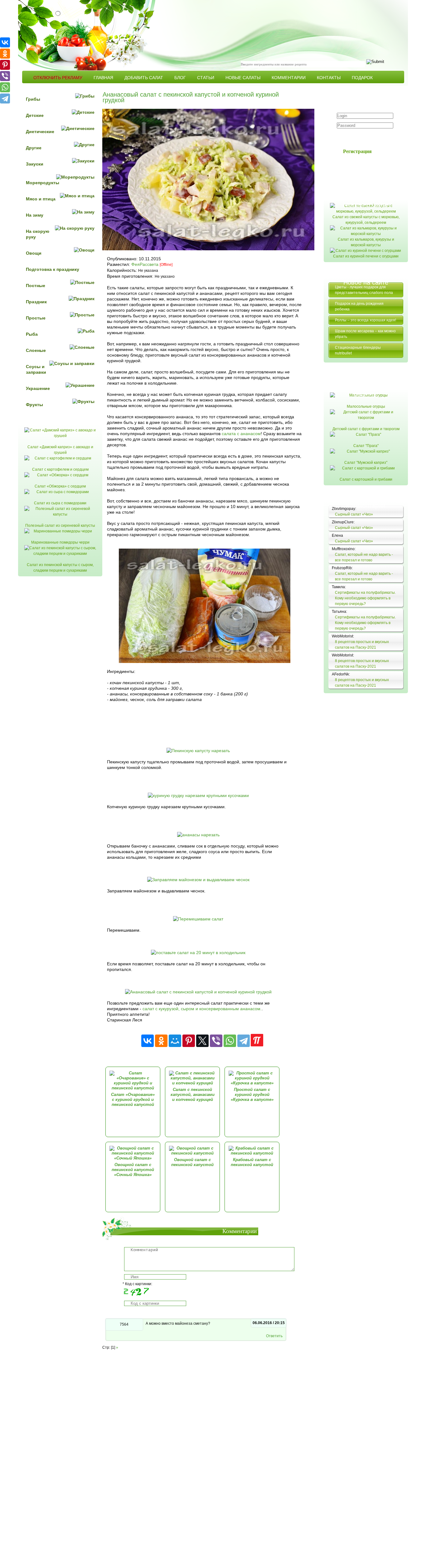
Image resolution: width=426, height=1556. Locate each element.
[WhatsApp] (230, 1041)
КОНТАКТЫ (329, 77)
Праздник (36, 301)
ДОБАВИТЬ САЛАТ (143, 77)
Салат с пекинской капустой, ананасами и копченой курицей (193, 1094)
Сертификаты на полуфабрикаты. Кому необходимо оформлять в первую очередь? (365, 598)
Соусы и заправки (36, 369)
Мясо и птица (41, 198)
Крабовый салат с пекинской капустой (252, 1162)
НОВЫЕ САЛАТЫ (242, 77)
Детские (35, 115)
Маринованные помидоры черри (60, 542)
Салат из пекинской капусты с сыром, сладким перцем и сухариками (60, 568)
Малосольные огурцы (366, 406)
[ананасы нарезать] (198, 834)
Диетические (40, 131)
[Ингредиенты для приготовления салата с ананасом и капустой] (204, 661)
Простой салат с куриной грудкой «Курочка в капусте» (252, 1094)
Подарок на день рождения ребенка (359, 306)
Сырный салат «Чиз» (354, 514)
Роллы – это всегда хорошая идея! (365, 320)
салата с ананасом (241, 433)
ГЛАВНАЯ (103, 77)
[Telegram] (243, 1041)
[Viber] (216, 1041)
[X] (202, 1041)
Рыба (32, 334)
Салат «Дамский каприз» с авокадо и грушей (60, 450)
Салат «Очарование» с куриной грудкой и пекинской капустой (133, 1099)
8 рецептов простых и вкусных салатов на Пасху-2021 (362, 645)
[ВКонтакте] (147, 1041)
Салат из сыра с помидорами (60, 503)
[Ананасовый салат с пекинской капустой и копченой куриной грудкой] (198, 991)
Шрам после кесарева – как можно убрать (365, 334)
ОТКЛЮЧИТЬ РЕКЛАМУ (57, 77)
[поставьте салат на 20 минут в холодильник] (198, 952)
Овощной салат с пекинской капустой (192, 1162)
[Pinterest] (188, 1041)
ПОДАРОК (362, 77)
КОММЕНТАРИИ (289, 77)
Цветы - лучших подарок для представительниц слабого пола (364, 290)
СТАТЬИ (205, 77)
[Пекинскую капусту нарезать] (198, 750)
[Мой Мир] (175, 1041)
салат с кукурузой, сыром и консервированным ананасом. (202, 1008)
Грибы (33, 99)
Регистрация (357, 151)
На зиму (34, 215)
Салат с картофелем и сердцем (60, 469)
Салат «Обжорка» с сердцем (60, 486)
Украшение (38, 388)
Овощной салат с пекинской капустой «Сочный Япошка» (133, 1169)
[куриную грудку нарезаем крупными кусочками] (198, 795)
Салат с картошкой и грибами (366, 479)
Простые (36, 317)
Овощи (33, 253)
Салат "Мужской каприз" (365, 462)
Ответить (274, 1336)
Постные (35, 285)
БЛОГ (180, 77)
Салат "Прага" (366, 446)
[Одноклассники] (161, 1041)
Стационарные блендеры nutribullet (358, 350)
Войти (361, 137)
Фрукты (34, 404)
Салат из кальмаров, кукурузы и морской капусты (366, 242)
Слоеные (36, 350)
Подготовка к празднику (52, 269)
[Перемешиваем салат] (198, 918)
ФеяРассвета (144, 264)
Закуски (34, 163)
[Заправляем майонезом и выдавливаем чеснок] (198, 879)
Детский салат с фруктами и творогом (365, 429)
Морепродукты (42, 182)
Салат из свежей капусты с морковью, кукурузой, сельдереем (365, 220)
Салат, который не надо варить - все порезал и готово (364, 557)
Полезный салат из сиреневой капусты (60, 525)
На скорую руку (37, 234)
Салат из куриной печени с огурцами (366, 256)
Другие (33, 147)
